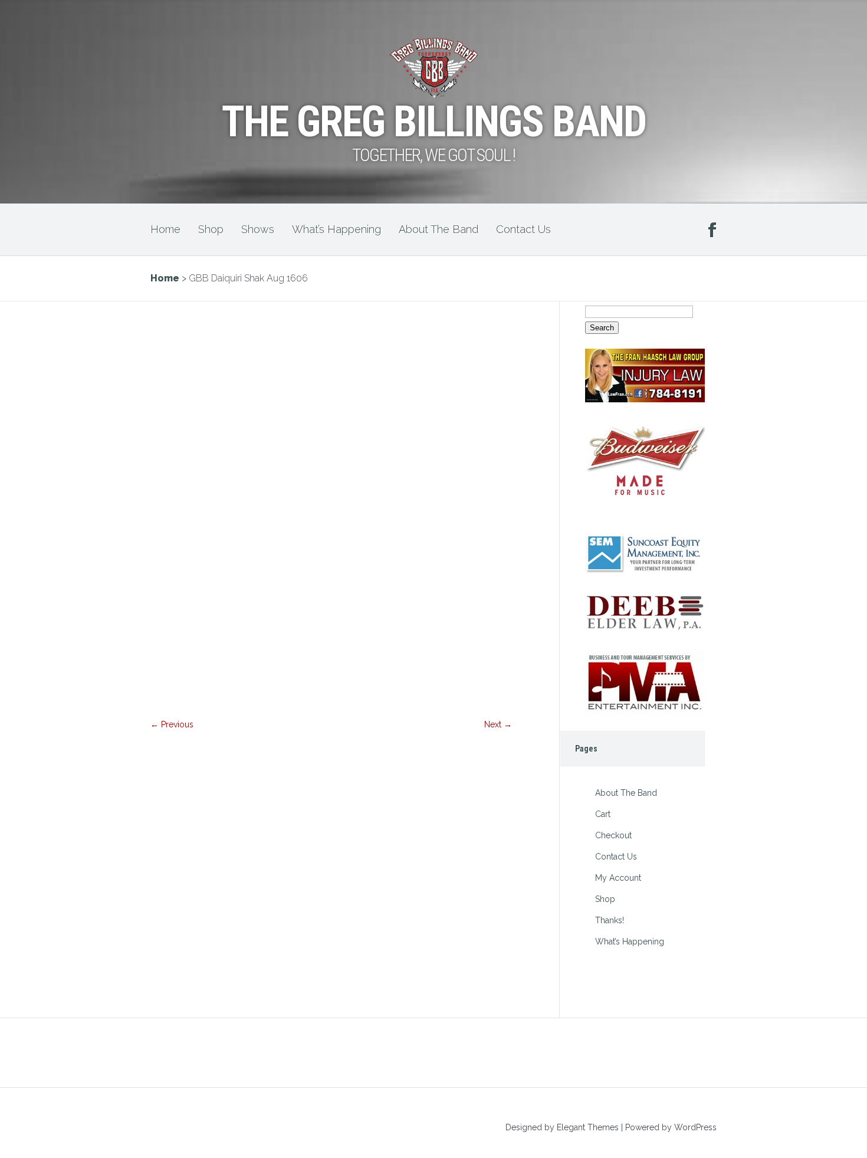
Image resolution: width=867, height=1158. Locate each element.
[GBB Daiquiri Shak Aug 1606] (331, 704)
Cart (602, 814)
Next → (498, 724)
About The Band (438, 229)
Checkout (613, 835)
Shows (257, 229)
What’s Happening (336, 229)
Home (165, 229)
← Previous (171, 724)
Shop (211, 229)
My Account (618, 878)
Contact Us (523, 229)
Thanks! (609, 920)
